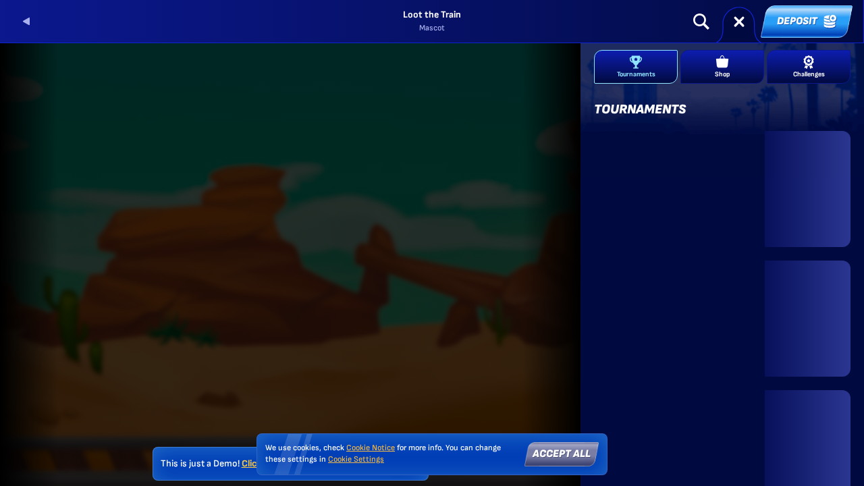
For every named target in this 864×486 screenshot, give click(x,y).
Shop (722, 74)
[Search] (701, 21)
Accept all (562, 454)
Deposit (797, 21)
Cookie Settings (356, 459)
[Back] (27, 21)
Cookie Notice (370, 448)
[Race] (739, 21)
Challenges (809, 74)
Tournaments (636, 74)
